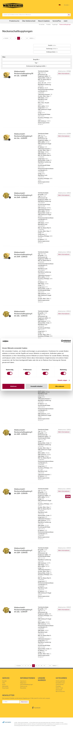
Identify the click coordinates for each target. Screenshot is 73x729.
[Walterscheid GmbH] (13, 4)
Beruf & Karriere (60, 691)
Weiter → (32, 38)
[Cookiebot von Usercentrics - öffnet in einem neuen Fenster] (62, 341)
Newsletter (23, 688)
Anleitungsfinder (60, 681)
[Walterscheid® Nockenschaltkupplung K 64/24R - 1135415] (6, 195)
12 (27, 38)
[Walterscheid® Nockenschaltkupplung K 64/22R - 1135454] (6, 491)
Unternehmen (60, 684)
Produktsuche (14, 21)
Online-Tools (59, 688)
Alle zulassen (59, 386)
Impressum (23, 681)
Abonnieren (24, 702)
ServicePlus (57, 21)
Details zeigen (62, 380)
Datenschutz (23, 686)
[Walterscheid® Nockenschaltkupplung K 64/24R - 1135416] (6, 255)
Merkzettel (5, 686)
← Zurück (5, 38)
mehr (65, 21)
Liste (51, 45)
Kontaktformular (60, 682)
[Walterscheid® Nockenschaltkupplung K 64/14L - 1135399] (6, 137)
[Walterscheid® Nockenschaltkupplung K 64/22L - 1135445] (6, 314)
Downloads (5, 688)
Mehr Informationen (63, 73)
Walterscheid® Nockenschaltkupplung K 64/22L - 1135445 (23, 314)
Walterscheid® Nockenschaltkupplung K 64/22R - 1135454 (23, 491)
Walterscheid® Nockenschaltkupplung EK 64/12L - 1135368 (23, 74)
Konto (4, 684)
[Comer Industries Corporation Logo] (6, 722)
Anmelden (66, 5)
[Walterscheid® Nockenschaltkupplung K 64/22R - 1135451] (6, 432)
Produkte (58, 686)
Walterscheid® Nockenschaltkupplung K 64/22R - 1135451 (23, 432)
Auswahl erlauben (36, 386)
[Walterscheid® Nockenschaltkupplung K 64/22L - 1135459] (6, 610)
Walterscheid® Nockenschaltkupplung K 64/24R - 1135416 (23, 254)
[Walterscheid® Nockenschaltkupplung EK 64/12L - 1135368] (6, 74)
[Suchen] (69, 14)
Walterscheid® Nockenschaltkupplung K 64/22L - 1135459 (23, 610)
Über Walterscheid (28, 21)
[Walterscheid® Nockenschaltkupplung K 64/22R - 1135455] (6, 550)
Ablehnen (13, 386)
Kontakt (4, 681)
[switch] (27, 373)
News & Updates (44, 21)
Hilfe (3, 682)
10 (51, 52)
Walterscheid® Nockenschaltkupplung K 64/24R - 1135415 (23, 195)
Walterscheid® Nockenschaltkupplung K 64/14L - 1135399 (23, 136)
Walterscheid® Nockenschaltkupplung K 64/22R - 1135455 (23, 550)
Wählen (51, 48)
